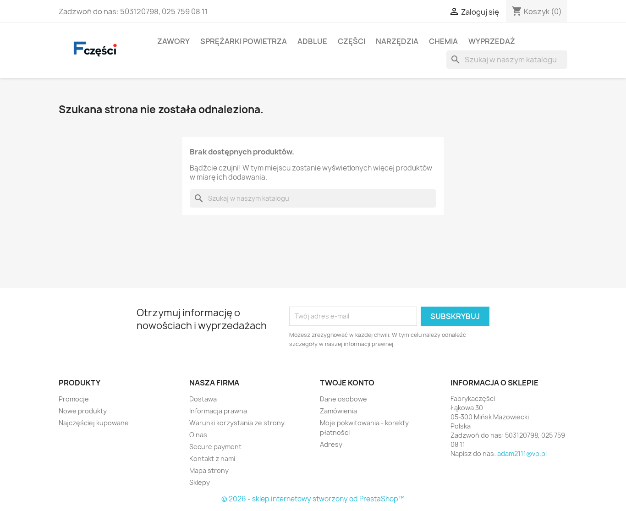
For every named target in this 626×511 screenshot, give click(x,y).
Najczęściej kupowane (94, 422)
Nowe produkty (83, 411)
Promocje (74, 399)
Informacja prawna (218, 411)
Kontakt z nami (212, 458)
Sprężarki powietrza (243, 41)
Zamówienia (338, 411)
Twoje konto (347, 383)
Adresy (331, 444)
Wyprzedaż (491, 41)
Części (351, 41)
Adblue (312, 41)
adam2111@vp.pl (522, 453)
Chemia (443, 41)
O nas (198, 434)
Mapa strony (209, 470)
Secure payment (215, 446)
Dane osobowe (343, 399)
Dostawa (203, 399)
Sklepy (199, 482)
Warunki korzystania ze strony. (237, 422)
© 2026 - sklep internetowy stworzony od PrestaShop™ (313, 499)
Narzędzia (397, 41)
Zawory (173, 41)
